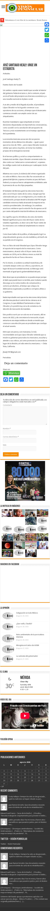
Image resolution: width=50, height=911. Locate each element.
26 (18, 780)
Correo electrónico (11, 437)
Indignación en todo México (27, 613)
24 (4, 780)
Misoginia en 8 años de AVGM (27, 645)
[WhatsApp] (46, 35)
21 (32, 777)
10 (4, 774)
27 (25, 780)
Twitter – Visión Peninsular (14, 839)
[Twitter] (46, 29)
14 (32, 774)
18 (11, 777)
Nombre (7, 429)
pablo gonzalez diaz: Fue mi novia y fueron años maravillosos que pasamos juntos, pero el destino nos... (28, 822)
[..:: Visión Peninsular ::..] (25, 7)
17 (4, 777)
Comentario (7, 405)
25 (11, 780)
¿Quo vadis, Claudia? (24, 624)
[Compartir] (46, 40)
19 (18, 777)
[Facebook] (46, 24)
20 (25, 777)
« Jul (2, 786)
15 (39, 774)
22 (39, 777)
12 (18, 774)
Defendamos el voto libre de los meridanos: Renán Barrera (26, 20)
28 (32, 780)
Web (4, 445)
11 (11, 774)
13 (25, 774)
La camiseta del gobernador (27, 656)
